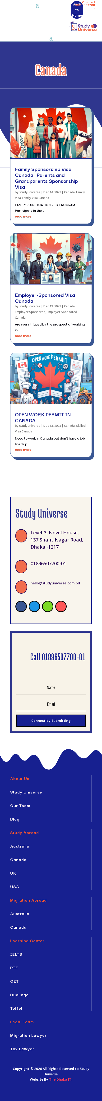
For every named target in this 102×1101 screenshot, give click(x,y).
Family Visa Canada (35, 198)
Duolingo (19, 994)
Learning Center (27, 940)
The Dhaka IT (60, 1079)
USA (14, 886)
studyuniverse (29, 192)
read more (23, 216)
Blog (14, 819)
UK (13, 873)
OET (14, 981)
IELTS (16, 954)
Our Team (20, 805)
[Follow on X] (34, 606)
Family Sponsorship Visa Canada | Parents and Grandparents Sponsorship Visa (46, 177)
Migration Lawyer (28, 1035)
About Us (19, 778)
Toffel (16, 1008)
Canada (69, 192)
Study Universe (26, 792)
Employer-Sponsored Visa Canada (45, 297)
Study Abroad (24, 832)
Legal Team (22, 1021)
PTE (14, 967)
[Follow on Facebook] (21, 606)
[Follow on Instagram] (61, 606)
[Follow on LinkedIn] (47, 606)
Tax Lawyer (22, 1048)
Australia (19, 846)
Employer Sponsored (30, 312)
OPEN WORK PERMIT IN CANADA (43, 417)
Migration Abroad (28, 900)
